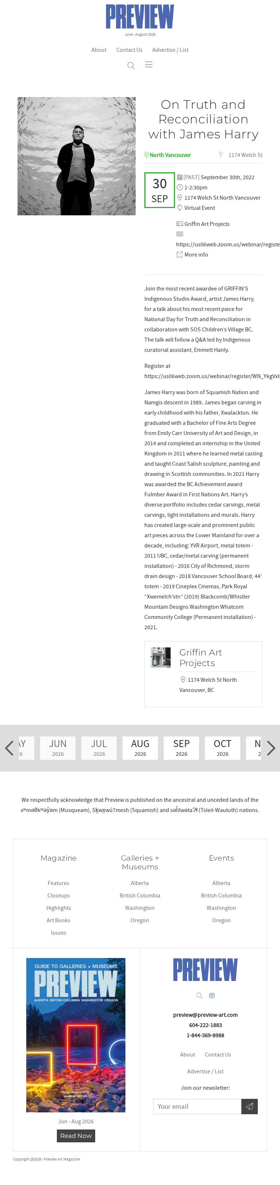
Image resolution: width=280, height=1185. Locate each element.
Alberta (140, 883)
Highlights (58, 908)
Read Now (76, 1135)
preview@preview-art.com (205, 1015)
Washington (140, 908)
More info (196, 254)
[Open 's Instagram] (211, 996)
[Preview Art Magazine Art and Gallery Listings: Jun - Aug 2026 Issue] (76, 1035)
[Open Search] (131, 66)
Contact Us (129, 50)
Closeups (58, 895)
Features (58, 883)
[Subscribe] (249, 1107)
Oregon (140, 920)
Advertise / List (170, 50)
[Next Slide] (270, 748)
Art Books (58, 920)
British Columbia (140, 895)
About (99, 50)
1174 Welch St (245, 155)
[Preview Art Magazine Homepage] (205, 969)
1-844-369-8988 (205, 1035)
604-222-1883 (205, 1025)
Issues (58, 932)
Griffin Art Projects (207, 224)
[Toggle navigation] (148, 64)
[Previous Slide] (10, 748)
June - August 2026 (140, 34)
